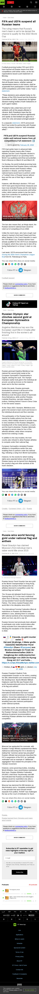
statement (16, 123)
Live (19, 930)
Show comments (19, 295)
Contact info (19, 969)
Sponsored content (19, 948)
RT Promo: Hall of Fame (19, 965)
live (10, 2)
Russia (29, 509)
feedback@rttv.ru (10, 288)
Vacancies (19, 978)
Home (4, 17)
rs (31, 911)
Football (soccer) (8, 278)
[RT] (6, 915)
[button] (19, 478)
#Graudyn (8, 647)
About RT (19, 961)
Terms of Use (19, 952)
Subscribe (19, 872)
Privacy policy (19, 956)
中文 (36, 911)
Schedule (19, 943)
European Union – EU (17, 509)
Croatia (4, 509)
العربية (3, 911)
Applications (19, 934)
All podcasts (33, 885)
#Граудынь (26, 647)
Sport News (11, 17)
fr (26, 911)
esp (9, 911)
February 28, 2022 (27, 145)
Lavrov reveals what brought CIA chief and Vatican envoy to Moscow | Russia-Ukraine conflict (20, 11)
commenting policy (21, 284)
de (20, 911)
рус (15, 911)
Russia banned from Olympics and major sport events (17, 819)
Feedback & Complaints (19, 974)
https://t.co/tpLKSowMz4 (13, 663)
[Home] (2, 2)
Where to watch (19, 939)
